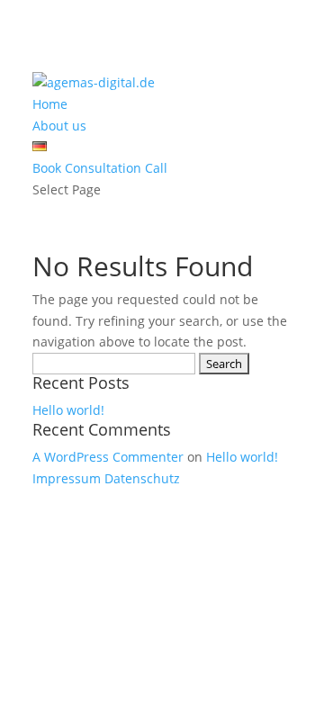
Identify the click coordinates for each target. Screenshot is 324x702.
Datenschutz (142, 478)
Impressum (66, 478)
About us (59, 125)
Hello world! (68, 409)
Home (50, 103)
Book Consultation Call (99, 167)
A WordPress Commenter (108, 456)
